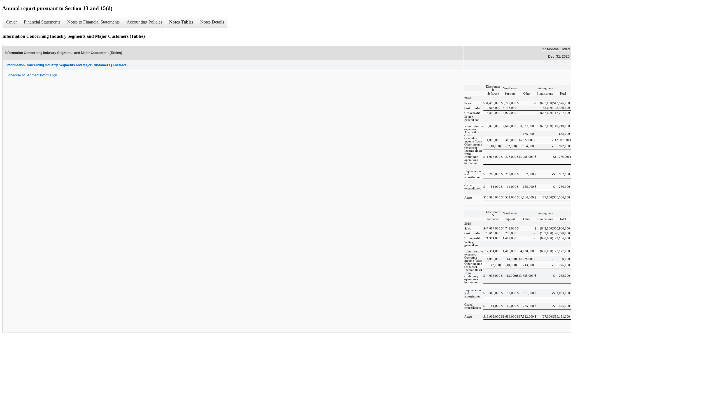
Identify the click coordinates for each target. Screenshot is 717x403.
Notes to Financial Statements (93, 22)
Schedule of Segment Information (31, 75)
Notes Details (212, 22)
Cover (11, 22)
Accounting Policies (144, 22)
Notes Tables (181, 22)
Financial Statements (42, 22)
